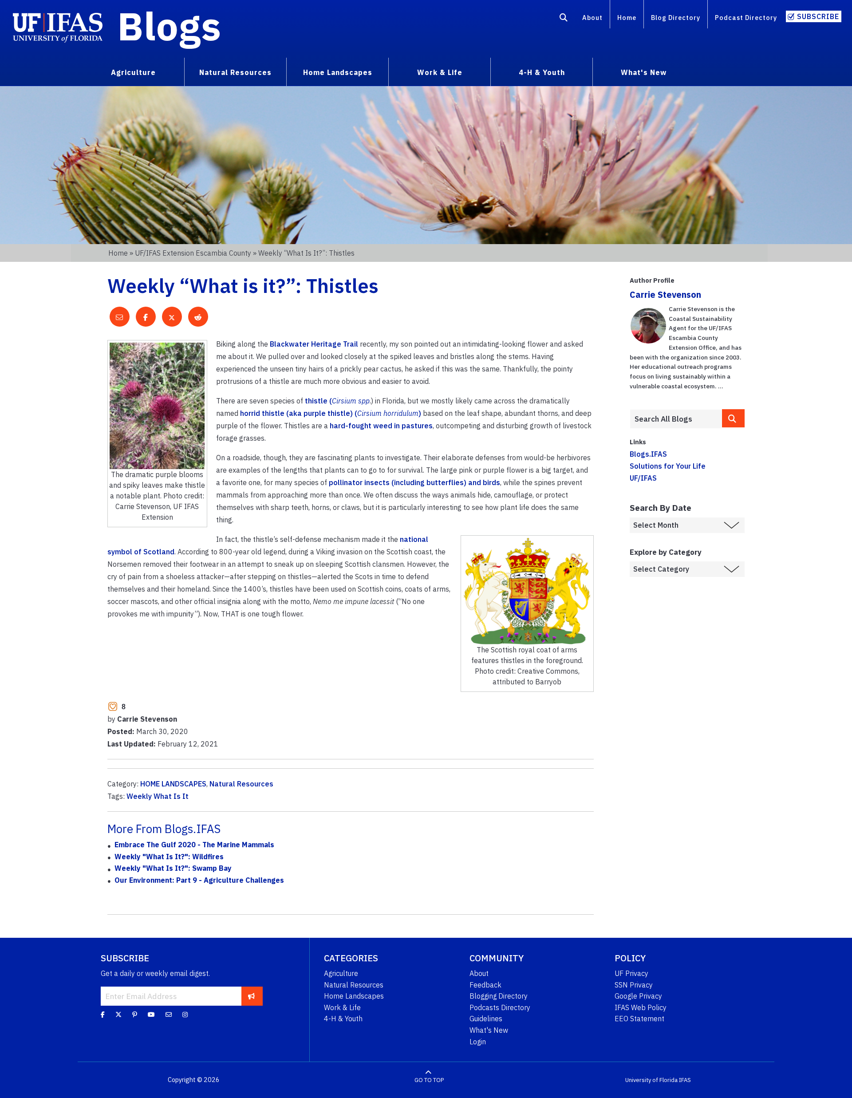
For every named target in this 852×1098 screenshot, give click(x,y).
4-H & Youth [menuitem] (542, 72)
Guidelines (485, 1018)
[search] (733, 418)
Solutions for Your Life (668, 466)
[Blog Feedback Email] (169, 1014)
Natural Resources (241, 783)
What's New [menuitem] (644, 72)
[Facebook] (103, 1014)
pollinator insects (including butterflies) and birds (414, 482)
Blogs (169, 25)
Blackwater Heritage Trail (314, 344)
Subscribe (818, 16)
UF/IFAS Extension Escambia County (193, 253)
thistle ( (337, 400)
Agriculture (341, 973)
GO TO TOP (429, 1080)
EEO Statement (639, 1018)
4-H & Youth (343, 1018)
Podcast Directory (746, 17)
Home (626, 17)
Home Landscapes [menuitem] (337, 72)
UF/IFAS (643, 478)
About (592, 17)
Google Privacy (638, 995)
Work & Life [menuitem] (439, 72)
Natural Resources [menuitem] (235, 72)
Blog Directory (675, 17)
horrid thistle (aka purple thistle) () (330, 413)
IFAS (685, 1080)
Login (477, 1041)
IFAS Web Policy (641, 1007)
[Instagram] (185, 1014)
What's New (488, 1030)
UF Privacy (631, 973)
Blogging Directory (498, 995)
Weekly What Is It (157, 796)
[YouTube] (151, 1014)
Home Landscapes (354, 995)
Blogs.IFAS (648, 454)
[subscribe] (251, 996)
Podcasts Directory (499, 1007)
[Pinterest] (134, 1014)
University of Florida (651, 1080)
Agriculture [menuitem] (133, 72)
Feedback (485, 984)
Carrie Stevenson (665, 294)
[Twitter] (118, 1014)
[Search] (563, 19)
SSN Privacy (634, 984)
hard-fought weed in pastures (381, 425)
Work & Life (342, 1007)
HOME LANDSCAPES (173, 783)
